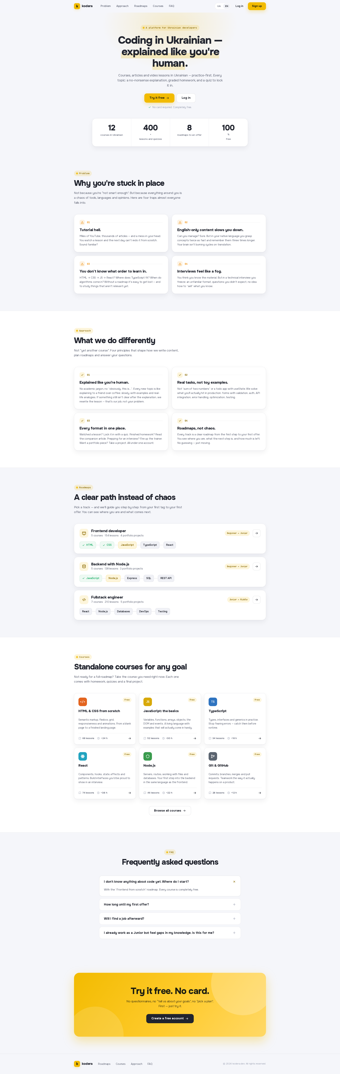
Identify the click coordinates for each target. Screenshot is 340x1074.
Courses (158, 6)
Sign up (257, 6)
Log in (239, 6)
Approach (122, 6)
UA (219, 6)
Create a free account (167, 1018)
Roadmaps (140, 6)
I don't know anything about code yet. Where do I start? (146, 882)
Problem (106, 6)
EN (226, 6)
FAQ (171, 6)
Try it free (156, 98)
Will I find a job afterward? (124, 919)
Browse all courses (167, 810)
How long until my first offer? (126, 904)
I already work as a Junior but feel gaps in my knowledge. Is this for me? (159, 933)
